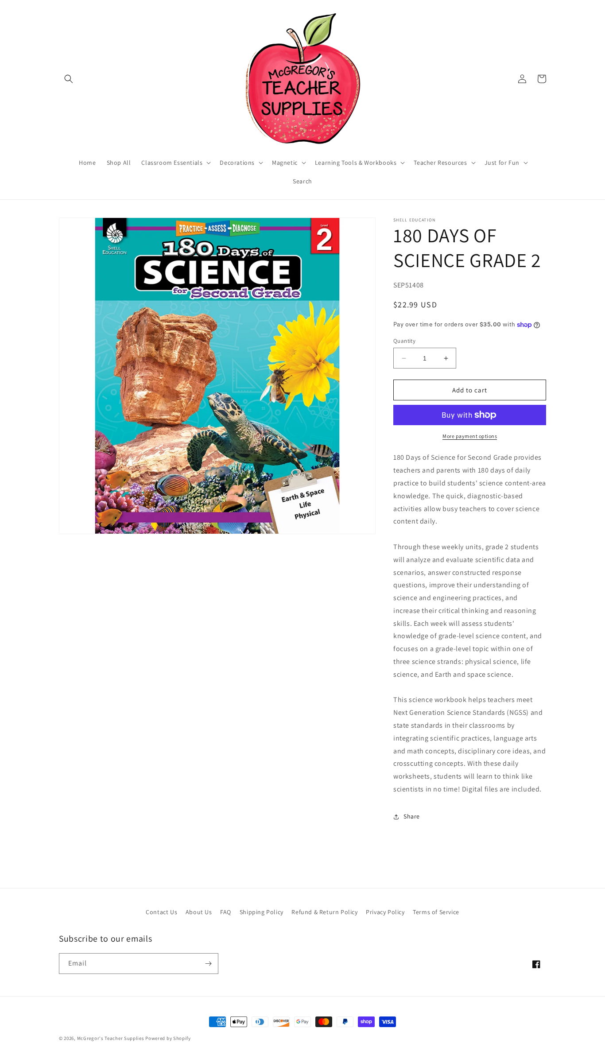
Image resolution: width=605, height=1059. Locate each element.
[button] (68, 79)
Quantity (404, 341)
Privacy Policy (385, 912)
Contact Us (161, 912)
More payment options (469, 436)
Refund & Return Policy (324, 912)
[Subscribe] (208, 963)
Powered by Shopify (168, 1038)
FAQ (225, 912)
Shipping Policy (261, 912)
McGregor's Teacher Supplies (110, 1038)
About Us (199, 912)
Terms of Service (436, 912)
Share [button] (411, 816)
